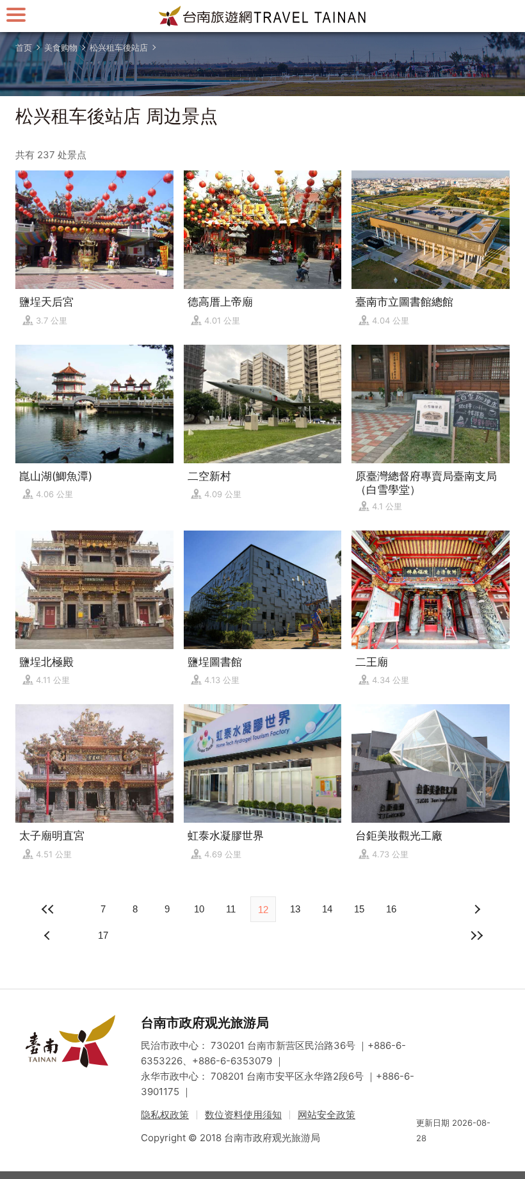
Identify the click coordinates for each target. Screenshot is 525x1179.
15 (359, 908)
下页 (48, 935)
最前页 (48, 909)
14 (327, 908)
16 (391, 908)
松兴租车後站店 (119, 47)
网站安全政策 (326, 1115)
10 (199, 908)
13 (295, 908)
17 (103, 935)
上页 (476, 909)
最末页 (476, 935)
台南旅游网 (262, 16)
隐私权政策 (165, 1115)
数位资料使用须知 (243, 1115)
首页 (23, 47)
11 (231, 908)
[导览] (16, 14)
